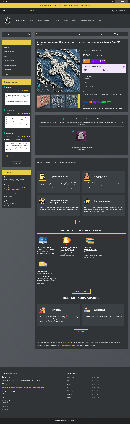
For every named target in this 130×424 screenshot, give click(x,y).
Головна (30, 20)
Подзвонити (85, 5)
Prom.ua (73, 420)
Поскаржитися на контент (73, 422)
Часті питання (8, 69)
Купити (86, 61)
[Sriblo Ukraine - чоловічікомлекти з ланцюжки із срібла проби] (7, 21)
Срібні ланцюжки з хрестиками (51, 34)
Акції (57, 20)
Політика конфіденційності (88, 422)
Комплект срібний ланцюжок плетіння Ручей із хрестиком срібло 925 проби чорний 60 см (17, 119)
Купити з (95, 61)
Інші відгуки (81, 331)
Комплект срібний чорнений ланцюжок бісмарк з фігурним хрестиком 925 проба (17, 96)
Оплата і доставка (81, 291)
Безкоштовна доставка (92, 92)
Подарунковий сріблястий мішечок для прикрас (17, 102)
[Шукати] (29, 34)
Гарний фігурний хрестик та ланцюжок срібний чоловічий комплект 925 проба (17, 144)
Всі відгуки (17, 163)
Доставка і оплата (9, 60)
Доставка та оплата (70, 20)
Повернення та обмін (87, 20)
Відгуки (6, 74)
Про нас (81, 222)
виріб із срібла (68, 342)
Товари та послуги (43, 20)
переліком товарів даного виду (70, 345)
